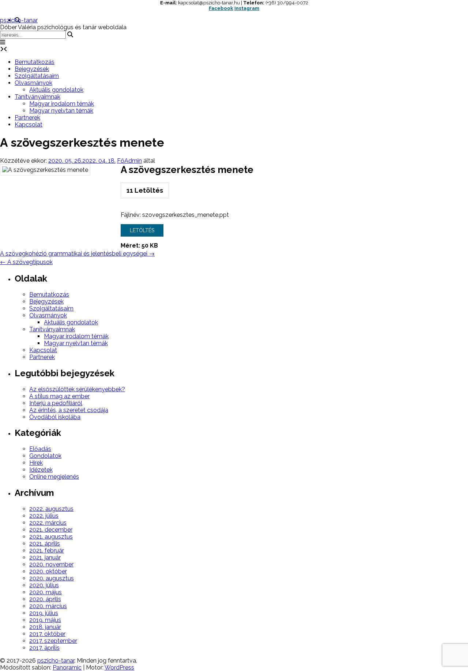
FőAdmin (129, 160)
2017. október (47, 633)
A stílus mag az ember (59, 396)
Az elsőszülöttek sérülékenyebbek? (77, 389)
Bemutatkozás (34, 62)
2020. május (45, 592)
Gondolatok (45, 455)
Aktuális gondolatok (56, 89)
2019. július (43, 613)
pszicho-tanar (19, 20)
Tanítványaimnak (37, 96)
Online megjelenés (54, 476)
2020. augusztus (51, 578)
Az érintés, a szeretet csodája (68, 410)
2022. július (43, 515)
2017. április (44, 647)
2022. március (48, 522)
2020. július (44, 585)
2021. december (50, 529)
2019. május (45, 620)
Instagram (246, 8)
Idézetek (41, 469)
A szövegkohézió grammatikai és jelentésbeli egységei (77, 253)
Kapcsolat (28, 124)
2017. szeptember (53, 640)
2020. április (45, 599)
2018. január (45, 626)
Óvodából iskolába (54, 417)
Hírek (36, 462)
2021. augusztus (51, 536)
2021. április (44, 543)
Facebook (221, 8)
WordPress (119, 667)
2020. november (51, 564)
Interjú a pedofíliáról (55, 403)
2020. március (48, 606)
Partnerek (27, 117)
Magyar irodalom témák (61, 103)
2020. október (48, 571)
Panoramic (67, 667)
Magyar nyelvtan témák (61, 110)
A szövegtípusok (26, 262)
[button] (2, 42)
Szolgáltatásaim (37, 75)
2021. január (45, 557)
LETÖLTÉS (142, 230)
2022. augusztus (51, 508)
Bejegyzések (32, 68)
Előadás (40, 448)
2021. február (46, 550)
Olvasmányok (33, 82)
